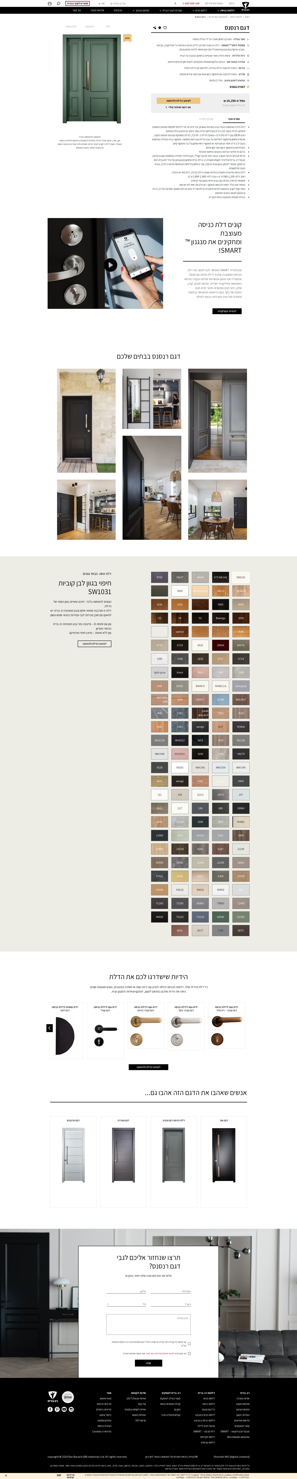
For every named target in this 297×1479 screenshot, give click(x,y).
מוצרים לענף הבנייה (77, 3)
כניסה (232, 3)
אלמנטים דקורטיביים (218, 16)
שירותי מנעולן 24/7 (136, 1398)
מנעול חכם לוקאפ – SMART (235, 1431)
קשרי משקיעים (242, 1426)
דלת (108, 26)
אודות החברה (243, 1398)
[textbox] (126, 1304)
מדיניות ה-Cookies (101, 1431)
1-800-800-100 (191, 3)
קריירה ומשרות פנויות (170, 1404)
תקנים (177, 1409)
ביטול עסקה (105, 1415)
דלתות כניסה (236, 16)
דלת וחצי (89, 26)
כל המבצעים (208, 1409)
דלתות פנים (209, 1398)
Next (49, 1028)
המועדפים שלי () (214, 3)
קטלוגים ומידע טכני (170, 1415)
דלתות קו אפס (208, 1442)
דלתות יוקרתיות (207, 1437)
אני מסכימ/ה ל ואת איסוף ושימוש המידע (154, 1353)
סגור (59, 1475)
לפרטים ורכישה (224, 1189)
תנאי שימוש (167, 1353)
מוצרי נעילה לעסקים (170, 1398)
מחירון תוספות (104, 1420)
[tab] (234, 119)
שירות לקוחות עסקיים (135, 1409)
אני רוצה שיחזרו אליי (179, 107)
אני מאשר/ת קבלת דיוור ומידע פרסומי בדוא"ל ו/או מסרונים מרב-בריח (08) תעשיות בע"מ (149, 1343)
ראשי (247, 16)
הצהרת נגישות (104, 1426)
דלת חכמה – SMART (204, 1431)
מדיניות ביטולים (103, 1409)
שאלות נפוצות (139, 1415)
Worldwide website (238, 1437)
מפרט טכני (234, 119)
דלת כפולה (71, 26)
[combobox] (126, 1304)
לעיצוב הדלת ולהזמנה (178, 100)
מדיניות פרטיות (104, 1404)
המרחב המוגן (243, 1415)
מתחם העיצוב (243, 1409)
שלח (148, 1363)
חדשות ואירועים (242, 1420)
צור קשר (142, 1404)
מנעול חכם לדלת (206, 1426)
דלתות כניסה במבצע (204, 1420)
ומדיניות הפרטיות (154, 1353)
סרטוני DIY (140, 1420)
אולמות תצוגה (243, 1404)
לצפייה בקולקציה (227, 311)
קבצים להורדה (206, 119)
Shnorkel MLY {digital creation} (232, 1457)
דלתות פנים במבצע (205, 1415)
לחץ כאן (149, 1457)
